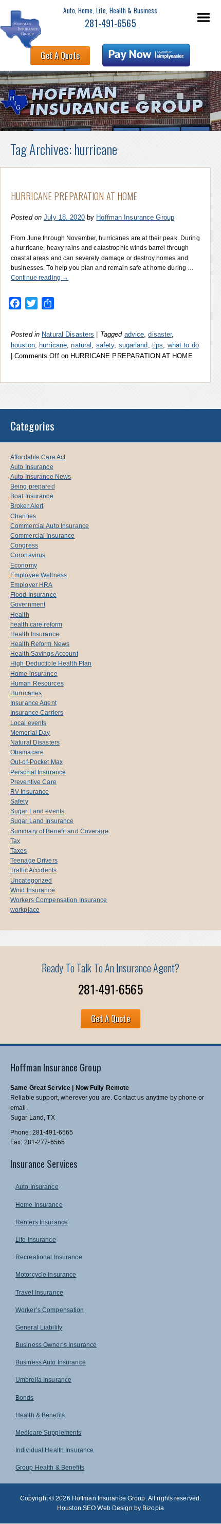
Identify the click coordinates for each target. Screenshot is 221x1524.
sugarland (133, 345)
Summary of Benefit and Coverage (59, 831)
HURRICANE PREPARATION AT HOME (74, 196)
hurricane (53, 345)
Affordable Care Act (37, 457)
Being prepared (32, 486)
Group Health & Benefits (49, 1467)
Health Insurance (34, 634)
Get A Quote (60, 55)
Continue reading (39, 277)
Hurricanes (26, 693)
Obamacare (27, 752)
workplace (25, 909)
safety (105, 345)
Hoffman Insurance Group (135, 217)
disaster (160, 334)
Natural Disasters (68, 334)
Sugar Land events (37, 811)
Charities (23, 516)
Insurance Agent (33, 703)
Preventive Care (33, 782)
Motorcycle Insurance (45, 1274)
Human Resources (37, 683)
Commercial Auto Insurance (49, 526)
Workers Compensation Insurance (58, 900)
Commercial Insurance (42, 535)
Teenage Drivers (34, 860)
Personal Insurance (38, 772)
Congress (24, 545)
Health (19, 614)
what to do (183, 345)
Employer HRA (31, 585)
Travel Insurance (39, 1292)
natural (81, 345)
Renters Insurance (41, 1222)
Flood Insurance (33, 594)
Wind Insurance (32, 890)
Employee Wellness (38, 575)
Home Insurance (39, 1204)
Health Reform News (39, 644)
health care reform (36, 624)
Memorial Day (30, 732)
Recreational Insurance (48, 1257)
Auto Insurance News (40, 476)
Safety (19, 801)
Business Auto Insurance (50, 1362)
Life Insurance (35, 1239)
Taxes (18, 850)
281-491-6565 (110, 23)
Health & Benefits (40, 1415)
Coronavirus (27, 555)
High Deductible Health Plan (50, 663)
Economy (23, 565)
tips (157, 345)
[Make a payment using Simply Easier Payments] (146, 57)
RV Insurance (29, 791)
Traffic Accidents (33, 870)
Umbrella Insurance (43, 1379)
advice (134, 334)
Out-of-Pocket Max (36, 762)
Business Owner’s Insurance (56, 1345)
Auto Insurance (31, 467)
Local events (28, 723)
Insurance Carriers (36, 712)
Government (27, 604)
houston (23, 345)
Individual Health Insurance (54, 1450)
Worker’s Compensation (49, 1310)
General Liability (38, 1327)
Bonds (24, 1397)
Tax (15, 841)
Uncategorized (31, 880)
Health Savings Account (44, 653)
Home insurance (34, 673)
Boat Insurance (31, 496)
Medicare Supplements (48, 1432)
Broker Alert (26, 506)
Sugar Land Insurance (41, 821)
